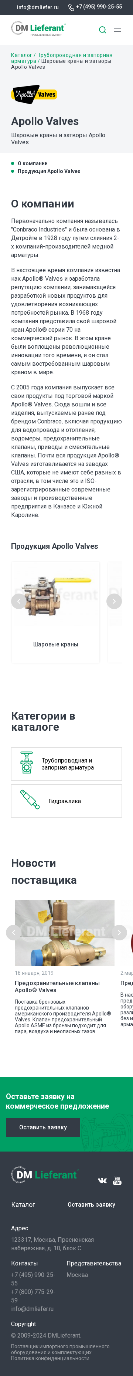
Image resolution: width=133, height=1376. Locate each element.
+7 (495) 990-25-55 (99, 7)
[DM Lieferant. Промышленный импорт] (38, 33)
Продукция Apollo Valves (49, 171)
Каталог (22, 55)
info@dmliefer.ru (38, 7)
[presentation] (19, 601)
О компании (33, 163)
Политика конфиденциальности (50, 1358)
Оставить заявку (43, 1127)
